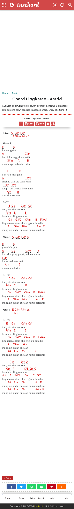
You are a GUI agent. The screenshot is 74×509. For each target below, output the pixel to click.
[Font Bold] (48, 124)
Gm (24, 351)
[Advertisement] (37, 51)
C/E (26, 368)
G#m (16, 132)
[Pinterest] (51, 486)
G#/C (18, 219)
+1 (51, 498)
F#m (22, 132)
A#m (38, 389)
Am (9, 191)
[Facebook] (11, 486)
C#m (27, 153)
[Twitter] (21, 486)
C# (30, 205)
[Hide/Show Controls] (53, 124)
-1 (66, 498)
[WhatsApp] (31, 486)
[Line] (41, 486)
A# (9, 351)
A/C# (17, 375)
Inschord (38, 506)
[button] (61, 486)
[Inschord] (33, 5)
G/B (39, 375)
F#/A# (43, 219)
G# (13, 205)
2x (28, 309)
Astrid (9, 478)
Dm (23, 361)
